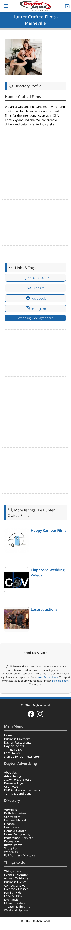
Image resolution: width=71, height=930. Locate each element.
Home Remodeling (17, 834)
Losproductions (44, 609)
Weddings (11, 852)
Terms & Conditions (17, 794)
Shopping (10, 848)
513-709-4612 (38, 278)
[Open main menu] (3, 6)
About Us (10, 773)
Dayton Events (14, 746)
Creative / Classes (16, 889)
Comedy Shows (14, 886)
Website (38, 288)
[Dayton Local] (35, 6)
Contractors (12, 817)
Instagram (38, 308)
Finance (9, 824)
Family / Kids (12, 893)
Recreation (11, 841)
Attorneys (10, 810)
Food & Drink (13, 896)
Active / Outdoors (16, 878)
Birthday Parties (15, 813)
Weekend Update (16, 910)
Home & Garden (15, 831)
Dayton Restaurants (17, 743)
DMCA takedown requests (22, 790)
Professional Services (18, 838)
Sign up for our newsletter (22, 757)
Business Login (14, 783)
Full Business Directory (19, 855)
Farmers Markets (16, 820)
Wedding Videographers (35, 318)
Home (8, 735)
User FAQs (11, 787)
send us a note (60, 680)
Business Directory (17, 739)
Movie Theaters (14, 903)
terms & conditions (47, 677)
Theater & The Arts (17, 907)
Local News (12, 753)
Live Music (11, 900)
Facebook (38, 298)
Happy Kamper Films (48, 530)
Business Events (15, 882)
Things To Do (13, 750)
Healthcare (11, 827)
